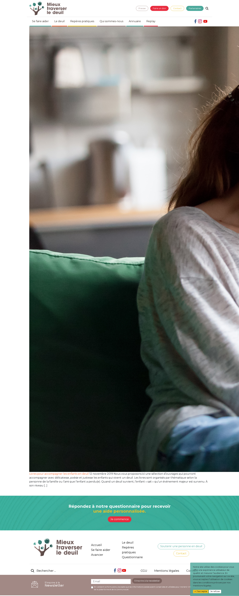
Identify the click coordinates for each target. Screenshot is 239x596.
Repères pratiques (82, 21)
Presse (142, 8)
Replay (150, 21)
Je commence (119, 519)
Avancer (97, 555)
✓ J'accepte (200, 591)
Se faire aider (40, 21)
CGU (144, 571)
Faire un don (159, 8)
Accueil (96, 545)
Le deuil (59, 21)
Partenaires (195, 8)
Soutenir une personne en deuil (181, 546)
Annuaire (135, 21)
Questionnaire (132, 557)
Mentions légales (166, 571)
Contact (177, 8)
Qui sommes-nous (111, 21)
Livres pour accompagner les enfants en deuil (59, 473)
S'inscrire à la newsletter (147, 581)
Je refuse (215, 591)
